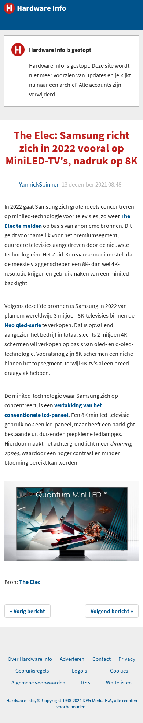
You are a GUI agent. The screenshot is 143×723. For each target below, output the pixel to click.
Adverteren (72, 658)
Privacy (126, 658)
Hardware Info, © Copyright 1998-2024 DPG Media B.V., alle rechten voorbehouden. (71, 703)
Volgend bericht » (112, 610)
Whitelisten (119, 682)
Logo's (79, 670)
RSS (85, 682)
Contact (101, 658)
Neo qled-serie (22, 325)
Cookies (119, 670)
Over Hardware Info (30, 658)
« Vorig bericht (27, 610)
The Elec (29, 581)
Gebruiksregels (32, 670)
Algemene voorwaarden (38, 682)
